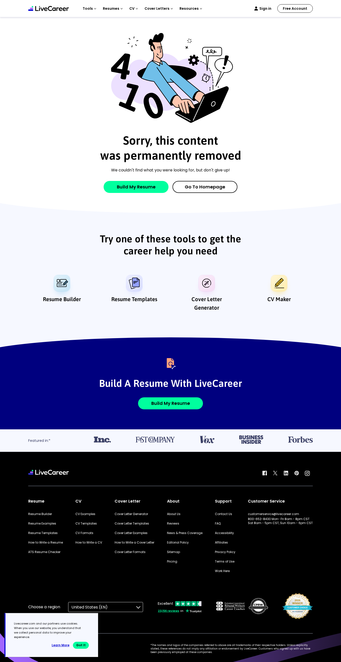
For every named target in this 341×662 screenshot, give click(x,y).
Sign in (265, 8)
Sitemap (173, 552)
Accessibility (224, 533)
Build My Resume (136, 187)
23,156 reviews (168, 611)
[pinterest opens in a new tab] (296, 473)
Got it (81, 645)
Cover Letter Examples (131, 533)
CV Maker (279, 299)
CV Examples (85, 514)
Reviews (173, 524)
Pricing (172, 562)
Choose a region (44, 607)
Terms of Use (224, 562)
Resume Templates (134, 299)
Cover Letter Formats (130, 552)
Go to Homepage (205, 187)
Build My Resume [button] (170, 403)
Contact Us (223, 514)
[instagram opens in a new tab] (307, 473)
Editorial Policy (178, 543)
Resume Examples (42, 524)
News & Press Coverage (184, 533)
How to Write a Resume (45, 543)
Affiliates (221, 543)
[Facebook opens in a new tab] (264, 473)
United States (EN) (89, 607)
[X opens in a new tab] (275, 473)
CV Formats (84, 533)
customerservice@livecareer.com (273, 514)
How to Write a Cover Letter (134, 543)
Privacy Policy (225, 552)
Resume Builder (62, 299)
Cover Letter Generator (206, 303)
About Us (173, 514)
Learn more (60, 645)
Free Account (295, 8)
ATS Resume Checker (44, 552)
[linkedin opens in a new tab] (286, 473)
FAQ (218, 524)
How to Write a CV (88, 543)
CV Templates (86, 524)
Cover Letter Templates (132, 524)
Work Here (222, 571)
